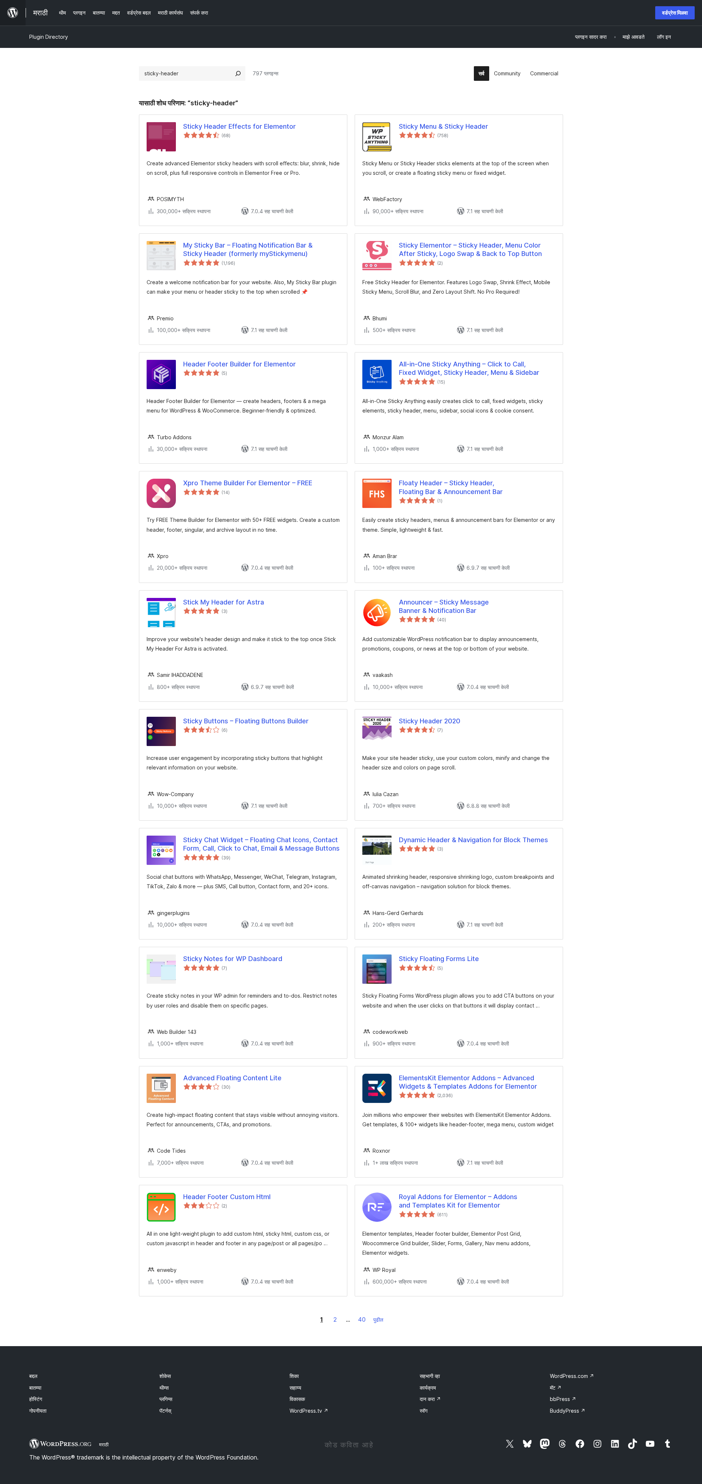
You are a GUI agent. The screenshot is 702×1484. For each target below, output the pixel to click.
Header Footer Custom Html (227, 1197)
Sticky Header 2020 (429, 721)
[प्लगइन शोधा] (238, 73)
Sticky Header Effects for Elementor (239, 126)
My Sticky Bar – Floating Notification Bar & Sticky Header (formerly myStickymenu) (248, 249)
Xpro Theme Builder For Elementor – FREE (247, 483)
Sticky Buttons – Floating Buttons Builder (246, 721)
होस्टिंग (35, 1399)
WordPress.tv (309, 1411)
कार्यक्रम (428, 1388)
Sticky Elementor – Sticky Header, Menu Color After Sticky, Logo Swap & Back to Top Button (470, 249)
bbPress (563, 1399)
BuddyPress (567, 1411)
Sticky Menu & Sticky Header (443, 126)
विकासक (297, 1399)
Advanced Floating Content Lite (232, 1078)
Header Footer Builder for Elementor (239, 364)
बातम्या (35, 1388)
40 (362, 1319)
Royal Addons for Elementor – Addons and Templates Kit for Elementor (458, 1201)
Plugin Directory (48, 37)
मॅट (556, 1388)
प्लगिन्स (165, 1399)
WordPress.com (572, 1376)
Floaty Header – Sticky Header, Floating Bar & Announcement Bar (451, 487)
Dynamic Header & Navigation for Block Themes (473, 840)
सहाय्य (295, 1388)
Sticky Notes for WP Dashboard (232, 959)
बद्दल (33, 1376)
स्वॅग (423, 1411)
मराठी (104, 1444)
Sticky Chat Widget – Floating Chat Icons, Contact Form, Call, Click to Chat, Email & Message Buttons (261, 844)
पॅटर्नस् (165, 1411)
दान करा (430, 1399)
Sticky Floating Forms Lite (439, 959)
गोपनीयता (37, 1411)
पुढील (378, 1320)
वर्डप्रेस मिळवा (675, 13)
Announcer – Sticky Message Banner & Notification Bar (444, 606)
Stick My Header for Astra (223, 602)
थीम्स (164, 1388)
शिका (294, 1376)
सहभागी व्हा (430, 1376)
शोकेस (165, 1376)
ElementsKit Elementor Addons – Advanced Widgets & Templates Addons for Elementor (468, 1082)
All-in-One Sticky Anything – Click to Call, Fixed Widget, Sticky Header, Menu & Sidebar (469, 368)
